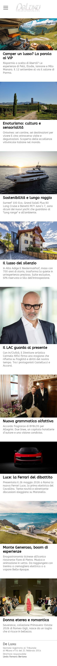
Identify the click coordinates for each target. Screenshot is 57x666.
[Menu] (5, 8)
